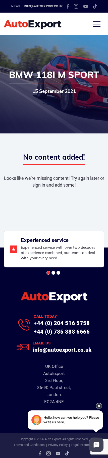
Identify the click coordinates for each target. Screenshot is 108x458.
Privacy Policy (58, 444)
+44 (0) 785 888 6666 (62, 331)
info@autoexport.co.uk (43, 6)
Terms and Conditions (29, 444)
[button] (48, 273)
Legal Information (83, 444)
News (15, 6)
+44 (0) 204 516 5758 (62, 323)
